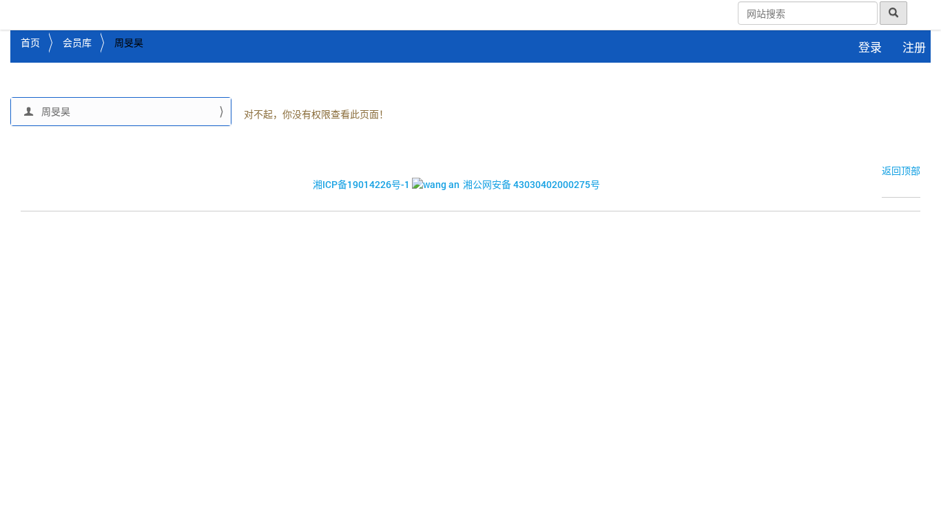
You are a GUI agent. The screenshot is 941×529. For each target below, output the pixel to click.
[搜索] (893, 13)
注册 (914, 47)
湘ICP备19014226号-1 (361, 184)
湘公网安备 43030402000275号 (531, 184)
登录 (870, 47)
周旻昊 (54, 111)
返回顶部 (901, 170)
